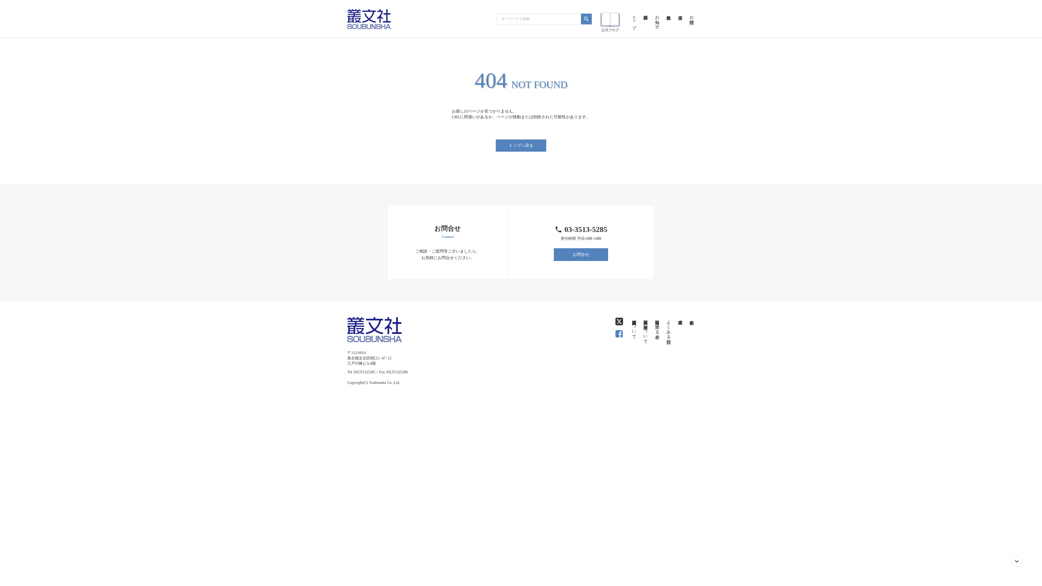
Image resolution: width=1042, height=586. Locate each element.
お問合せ (581, 254)
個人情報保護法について (634, 327)
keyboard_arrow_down (1017, 561)
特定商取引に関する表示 (657, 324)
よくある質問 (668, 327)
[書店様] (680, 10)
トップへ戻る (521, 145)
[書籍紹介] (646, 10)
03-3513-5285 (585, 229)
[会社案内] (669, 10)
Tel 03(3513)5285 (361, 372)
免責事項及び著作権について (645, 329)
